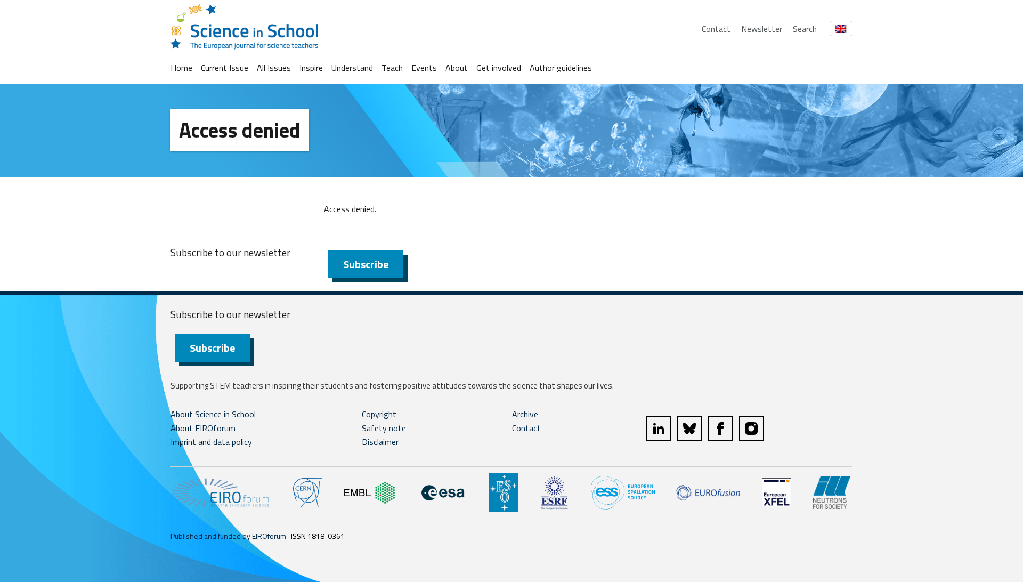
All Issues (274, 67)
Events (424, 67)
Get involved (498, 67)
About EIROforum (203, 428)
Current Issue (224, 67)
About (456, 67)
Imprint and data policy (211, 441)
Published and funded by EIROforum (228, 535)
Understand (352, 67)
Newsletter (761, 28)
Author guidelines (561, 67)
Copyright (379, 414)
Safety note (384, 428)
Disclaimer (380, 441)
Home (181, 67)
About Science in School (213, 414)
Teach (392, 67)
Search (805, 28)
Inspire (311, 67)
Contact (716, 28)
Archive (525, 414)
